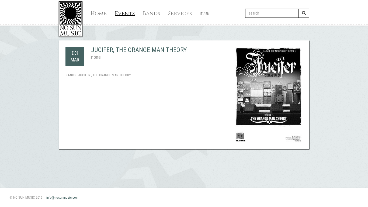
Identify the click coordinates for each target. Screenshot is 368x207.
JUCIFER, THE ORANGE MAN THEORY (139, 50)
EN (207, 14)
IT (201, 14)
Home (99, 13)
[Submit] (303, 13)
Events (125, 13)
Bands (151, 13)
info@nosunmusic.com (62, 197)
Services (180, 13)
